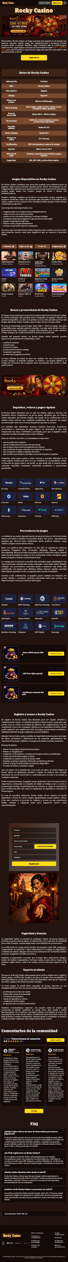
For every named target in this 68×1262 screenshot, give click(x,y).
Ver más (34, 1111)
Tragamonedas (57, 246)
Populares (7, 246)
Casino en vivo (24, 246)
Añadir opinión (55, 1040)
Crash (41, 246)
